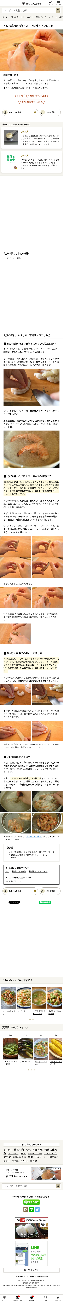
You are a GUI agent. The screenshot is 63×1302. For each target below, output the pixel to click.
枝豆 (61, 17)
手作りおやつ (41, 1157)
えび (21, 96)
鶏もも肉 (14, 17)
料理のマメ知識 (38, 96)
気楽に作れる (41, 17)
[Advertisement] (31, 213)
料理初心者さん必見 (32, 101)
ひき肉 (33, 1160)
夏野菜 (7, 1157)
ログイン (50, 4)
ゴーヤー (5, 17)
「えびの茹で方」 (40, 88)
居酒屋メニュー (35, 1153)
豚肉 (30, 1157)
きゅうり (29, 17)
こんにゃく (50, 1153)
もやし (24, 1160)
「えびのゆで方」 (34, 836)
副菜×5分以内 (19, 1157)
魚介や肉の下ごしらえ (14, 881)
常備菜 (15, 1161)
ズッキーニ (52, 17)
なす (22, 17)
